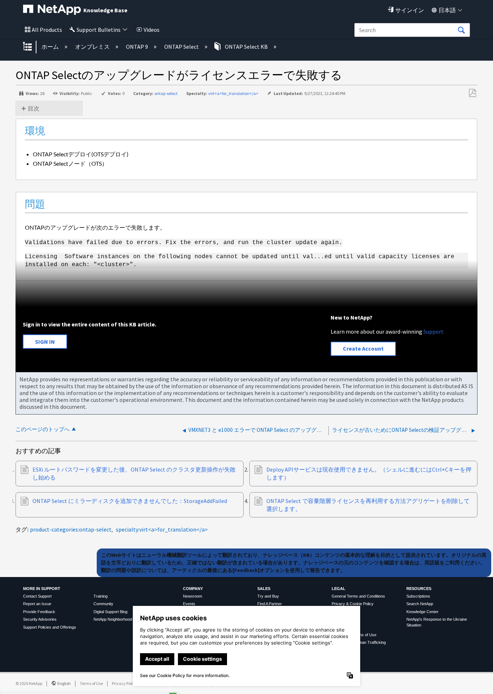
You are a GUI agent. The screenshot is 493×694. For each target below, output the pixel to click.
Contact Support (37, 596)
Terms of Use (91, 683)
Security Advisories (40, 619)
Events (189, 604)
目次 (33, 108)
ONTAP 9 (137, 46)
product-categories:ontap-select (71, 529)
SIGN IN (45, 341)
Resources (418, 588)
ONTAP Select (182, 46)
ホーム (51, 46)
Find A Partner (269, 604)
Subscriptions (418, 596)
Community (103, 604)
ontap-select (166, 93)
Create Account (363, 348)
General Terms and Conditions (358, 596)
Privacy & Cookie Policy (353, 604)
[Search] (461, 30)
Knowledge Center (422, 612)
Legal (338, 588)
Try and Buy (268, 596)
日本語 (447, 10)
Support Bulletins (99, 29)
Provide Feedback (39, 612)
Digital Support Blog (110, 612)
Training (100, 596)
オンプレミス (93, 46)
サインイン (409, 10)
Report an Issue (37, 604)
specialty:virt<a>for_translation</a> (162, 529)
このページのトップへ (43, 429)
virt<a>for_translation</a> (233, 93)
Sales (263, 588)
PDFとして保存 (472, 93)
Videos (152, 29)
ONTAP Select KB (246, 46)
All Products (47, 29)
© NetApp (29, 683)
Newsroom (192, 596)
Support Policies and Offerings (49, 627)
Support (433, 331)
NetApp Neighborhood (112, 619)
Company (193, 588)
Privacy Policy (124, 683)
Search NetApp (419, 604)
